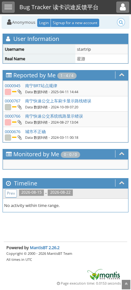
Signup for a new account (75, 22)
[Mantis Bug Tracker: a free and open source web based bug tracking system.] (103, 274)
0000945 (12, 85)
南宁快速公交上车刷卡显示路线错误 (58, 101)
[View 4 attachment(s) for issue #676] (19, 137)
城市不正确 (35, 131)
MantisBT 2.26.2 (44, 247)
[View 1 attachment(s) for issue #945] (19, 91)
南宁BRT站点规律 (41, 85)
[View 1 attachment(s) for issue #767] (19, 107)
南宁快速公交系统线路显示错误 (54, 116)
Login (44, 22)
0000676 (12, 131)
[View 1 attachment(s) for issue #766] (19, 122)
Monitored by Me (36, 154)
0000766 (12, 116)
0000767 (12, 101)
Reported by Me (34, 75)
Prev (11, 193)
